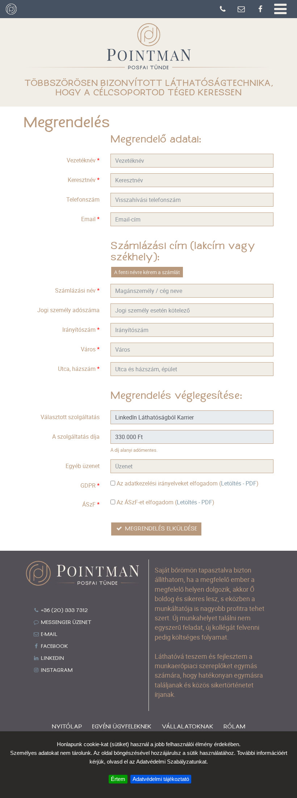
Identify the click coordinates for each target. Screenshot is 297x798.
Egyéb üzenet (83, 466)
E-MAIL (48, 634)
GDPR (90, 485)
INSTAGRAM (55, 670)
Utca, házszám (79, 369)
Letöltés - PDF (238, 483)
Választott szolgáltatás (70, 417)
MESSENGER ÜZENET (65, 622)
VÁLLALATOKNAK (187, 727)
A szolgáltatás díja (76, 437)
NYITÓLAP (67, 727)
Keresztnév (84, 180)
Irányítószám (81, 330)
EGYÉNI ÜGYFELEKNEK (121, 727)
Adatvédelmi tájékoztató (161, 779)
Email (90, 219)
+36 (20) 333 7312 (63, 610)
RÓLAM (234, 727)
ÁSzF (91, 504)
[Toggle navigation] (280, 9)
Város (90, 349)
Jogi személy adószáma (68, 310)
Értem (118, 779)
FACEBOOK (53, 646)
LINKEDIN (51, 658)
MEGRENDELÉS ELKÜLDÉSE (160, 529)
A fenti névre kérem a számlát (147, 272)
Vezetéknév (83, 160)
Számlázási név (77, 290)
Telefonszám (83, 199)
